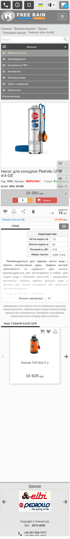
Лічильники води (11, 96)
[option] (35, 356)
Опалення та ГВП (17, 65)
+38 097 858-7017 (35, 532)
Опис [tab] (16, 226)
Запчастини (14, 90)
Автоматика (14, 71)
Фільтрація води (16, 77)
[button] (3, 357)
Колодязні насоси (14, 32)
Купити (47, 200)
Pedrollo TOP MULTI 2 (35, 363)
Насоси (42, 28)
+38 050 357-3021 (35, 536)
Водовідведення (17, 59)
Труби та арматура (18, 84)
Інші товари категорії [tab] (20, 323)
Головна (6, 28)
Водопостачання (24, 28)
